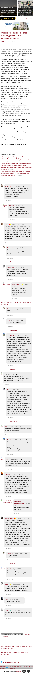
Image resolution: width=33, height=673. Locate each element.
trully (6, 584)
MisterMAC (10, 267)
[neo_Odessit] (6, 284)
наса (6, 225)
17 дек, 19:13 (19, 248)
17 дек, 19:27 (13, 426)
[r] (1, 375)
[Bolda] (2, 187)
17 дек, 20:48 (19, 335)
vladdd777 (10, 553)
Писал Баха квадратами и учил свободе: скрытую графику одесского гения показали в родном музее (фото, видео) (24, 12)
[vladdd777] (4, 554)
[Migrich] (5, 206)
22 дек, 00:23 (14, 599)
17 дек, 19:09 (19, 309)
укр (27, 18)
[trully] (2, 584)
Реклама (16, 30)
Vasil (7, 459)
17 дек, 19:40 (20, 267)
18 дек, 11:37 (19, 205)
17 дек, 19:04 (17, 186)
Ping (6, 599)
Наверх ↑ (5, 636)
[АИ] (4, 390)
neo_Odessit (16, 284)
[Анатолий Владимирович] (6, 502)
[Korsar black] (2, 519)
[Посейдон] (4, 335)
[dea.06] (3, 569)
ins (9, 320)
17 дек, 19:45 (15, 389)
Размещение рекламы (17, 666)
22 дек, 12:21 (17, 610)
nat (6, 426)
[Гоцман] (2, 474)
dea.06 (9, 569)
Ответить (8, 200)
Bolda (7, 186)
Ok (24, 671)
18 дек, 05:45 (21, 518)
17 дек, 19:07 (16, 225)
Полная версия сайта (5, 666)
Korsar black (9, 518)
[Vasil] (2, 459)
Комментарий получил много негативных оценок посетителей (16, 303)
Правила (27, 634)
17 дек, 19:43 (14, 459)
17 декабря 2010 (6, 41)
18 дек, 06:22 (19, 553)
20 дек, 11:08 (17, 584)
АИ (8, 389)
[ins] (4, 319)
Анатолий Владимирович (19, 502)
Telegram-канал (12, 668)
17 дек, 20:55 (19, 440)
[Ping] (2, 599)
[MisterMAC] (4, 267)
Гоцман (7, 474)
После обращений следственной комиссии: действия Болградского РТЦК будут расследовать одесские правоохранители (16, 159)
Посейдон (10, 335)
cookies (18, 671)
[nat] (2, 427)
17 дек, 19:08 (10, 374)
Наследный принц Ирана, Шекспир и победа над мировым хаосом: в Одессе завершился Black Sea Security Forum (15, 173)
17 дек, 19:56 (16, 474)
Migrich (11, 205)
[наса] (2, 225)
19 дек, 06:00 (17, 569)
